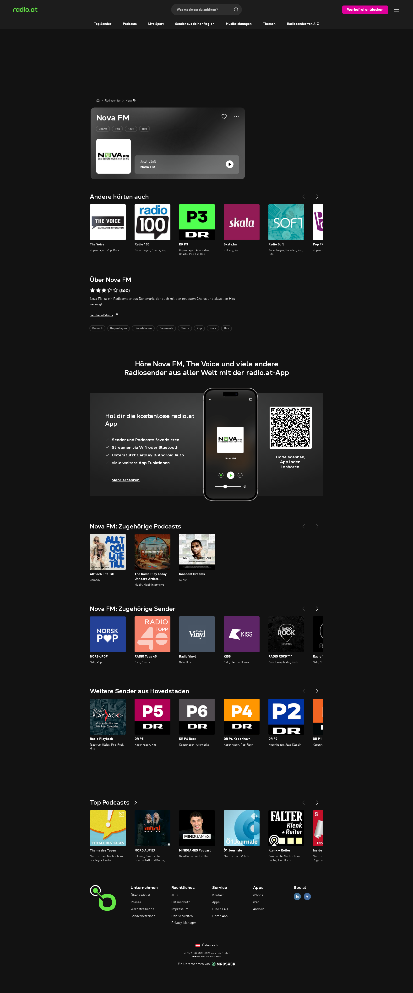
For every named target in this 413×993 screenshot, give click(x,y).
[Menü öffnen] (397, 9)
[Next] (317, 194)
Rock (131, 129)
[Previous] (303, 194)
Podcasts (130, 24)
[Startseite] (98, 100)
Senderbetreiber (143, 916)
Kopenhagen (118, 328)
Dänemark (166, 328)
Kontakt (218, 895)
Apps (216, 902)
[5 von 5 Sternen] (115, 290)
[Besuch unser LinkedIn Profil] (297, 896)
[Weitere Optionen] (236, 116)
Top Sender (102, 24)
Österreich (209, 945)
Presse (136, 902)
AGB (174, 895)
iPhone (258, 895)
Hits (144, 129)
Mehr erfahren (126, 479)
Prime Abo (220, 916)
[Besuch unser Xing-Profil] (307, 896)
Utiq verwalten (182, 916)
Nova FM (147, 167)
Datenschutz (180, 902)
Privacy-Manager (183, 923)
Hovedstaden (143, 328)
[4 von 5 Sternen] (110, 290)
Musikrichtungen (239, 24)
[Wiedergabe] (230, 164)
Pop (117, 129)
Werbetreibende (142, 909)
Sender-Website (101, 315)
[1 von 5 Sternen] (92, 290)
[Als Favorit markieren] (224, 116)
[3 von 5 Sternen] (104, 290)
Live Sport (156, 24)
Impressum (179, 909)
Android (259, 909)
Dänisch (97, 328)
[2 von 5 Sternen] (98, 290)
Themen (269, 24)
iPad (256, 902)
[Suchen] (236, 9)
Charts (103, 129)
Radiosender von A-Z (303, 24)
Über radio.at (140, 895)
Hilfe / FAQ (220, 909)
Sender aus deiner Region (194, 24)
